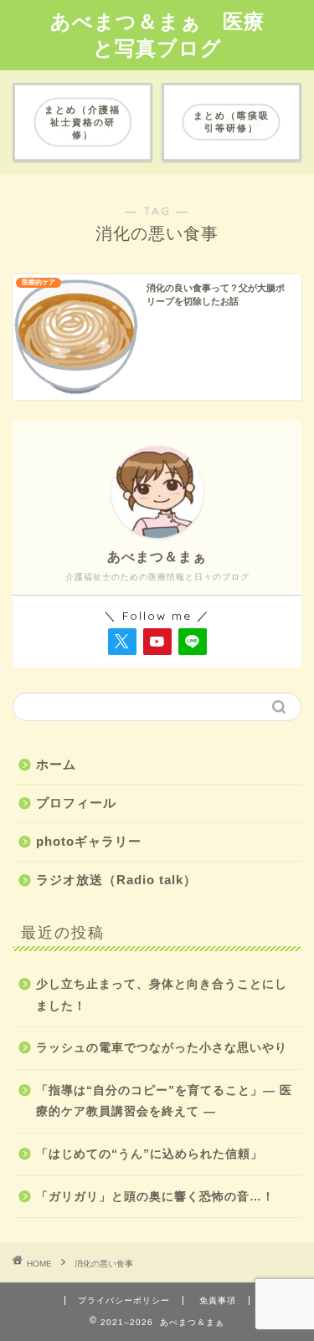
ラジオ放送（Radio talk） (116, 880)
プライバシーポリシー (124, 1300)
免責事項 (217, 1300)
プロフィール (76, 803)
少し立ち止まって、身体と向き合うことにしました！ (161, 995)
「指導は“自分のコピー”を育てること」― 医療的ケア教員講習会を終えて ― (164, 1101)
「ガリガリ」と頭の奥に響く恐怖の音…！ (155, 1196)
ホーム (56, 764)
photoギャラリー (89, 841)
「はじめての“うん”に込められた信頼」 (149, 1154)
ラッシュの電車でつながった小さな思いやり (161, 1048)
